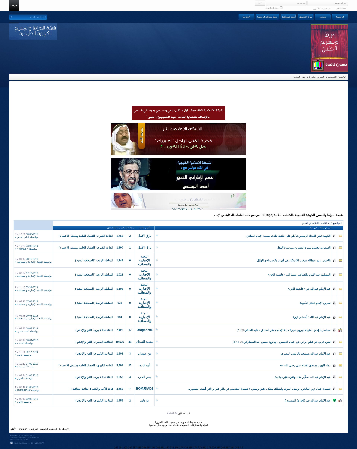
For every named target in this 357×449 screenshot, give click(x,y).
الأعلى (13, 429)
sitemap (23, 429)
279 (172, 447)
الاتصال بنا (64, 429)
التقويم (320, 76)
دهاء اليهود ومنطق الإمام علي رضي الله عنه (305, 365)
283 (153, 447)
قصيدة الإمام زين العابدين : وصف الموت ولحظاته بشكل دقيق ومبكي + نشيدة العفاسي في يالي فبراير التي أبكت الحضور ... (259, 388)
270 (214, 447)
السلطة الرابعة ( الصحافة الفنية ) (94, 260)
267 (228, 447)
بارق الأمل (144, 236)
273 (200, 447)
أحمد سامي (23, 331)
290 (125, 447)
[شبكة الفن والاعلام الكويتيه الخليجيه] (178, 154)
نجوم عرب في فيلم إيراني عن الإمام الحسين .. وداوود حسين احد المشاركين (287, 341)
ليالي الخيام (23, 237)
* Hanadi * (22, 248)
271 (209, 447)
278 (176, 447)
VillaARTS (39, 443)
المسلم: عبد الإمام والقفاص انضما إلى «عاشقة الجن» (299, 274)
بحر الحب (144, 377)
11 (129, 365)
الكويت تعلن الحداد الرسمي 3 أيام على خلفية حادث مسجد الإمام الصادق (289, 235)
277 (181, 447)
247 (232, 447)
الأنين (20, 401)
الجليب (20, 343)
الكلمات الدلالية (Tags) (278, 214)
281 (163, 447)
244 (237, 447)
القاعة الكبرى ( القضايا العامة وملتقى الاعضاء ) (86, 235)
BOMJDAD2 (144, 388)
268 (223, 447)
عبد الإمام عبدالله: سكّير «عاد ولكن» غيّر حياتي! (303, 377)
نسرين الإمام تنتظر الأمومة (315, 302)
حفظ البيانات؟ (272, 8)
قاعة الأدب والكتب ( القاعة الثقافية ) (92, 388)
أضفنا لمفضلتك (289, 16)
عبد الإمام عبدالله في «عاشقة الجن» (309, 288)
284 (149, 447)
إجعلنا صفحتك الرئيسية (267, 16)
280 (167, 447)
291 (121, 447)
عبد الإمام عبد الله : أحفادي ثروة (312, 317)
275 (190, 447)
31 (129, 341)
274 (195, 447)
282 (158, 447)
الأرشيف (33, 429)
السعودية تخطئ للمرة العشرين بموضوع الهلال (304, 247)
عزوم (20, 354)
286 (139, 447)
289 (130, 447)
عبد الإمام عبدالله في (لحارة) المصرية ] (308, 400)
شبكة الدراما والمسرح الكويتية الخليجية (319, 214)
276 (186, 447)
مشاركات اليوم (309, 76)
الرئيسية (340, 16)
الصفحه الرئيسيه (48, 429)
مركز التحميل (305, 16)
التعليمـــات (331, 76)
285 (144, 447)
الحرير (20, 378)
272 (204, 447)
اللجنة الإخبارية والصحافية (144, 260)
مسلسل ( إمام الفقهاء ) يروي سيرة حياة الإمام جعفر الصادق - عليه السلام (288, 330)
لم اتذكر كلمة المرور (321, 8)
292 (116, 447)
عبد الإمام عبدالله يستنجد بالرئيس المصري (306, 353)
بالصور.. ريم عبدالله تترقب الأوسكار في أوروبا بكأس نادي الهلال (294, 260)
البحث (297, 76)
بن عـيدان (144, 353)
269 (218, 447)
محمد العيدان (144, 342)
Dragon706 (144, 330)
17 (129, 330)
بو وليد (144, 400)
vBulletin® (25, 435)
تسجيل (323, 16)
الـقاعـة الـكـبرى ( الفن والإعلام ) (94, 330)
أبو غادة (144, 365)
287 (135, 447)
